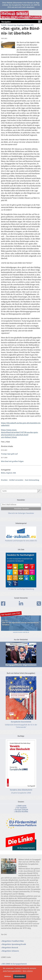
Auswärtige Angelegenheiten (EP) (21, 25)
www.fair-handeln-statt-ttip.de (21, 632)
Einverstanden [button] (20, 976)
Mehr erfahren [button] (28, 971)
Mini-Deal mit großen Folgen (12, 461)
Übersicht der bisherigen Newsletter (21, 513)
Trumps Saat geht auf (9, 454)
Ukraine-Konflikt (21, 812)
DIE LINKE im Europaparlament (14, 964)
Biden (3, 473)
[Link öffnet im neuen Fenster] (21, 828)
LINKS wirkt (21, 806)
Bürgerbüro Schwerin (10, 951)
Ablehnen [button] (7, 976)
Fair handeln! (21, 808)
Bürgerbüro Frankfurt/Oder (13, 941)
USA (14, 473)
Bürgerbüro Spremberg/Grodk (14, 944)
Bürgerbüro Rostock (10, 948)
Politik (3, 25)
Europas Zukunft (21, 810)
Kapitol (9, 473)
